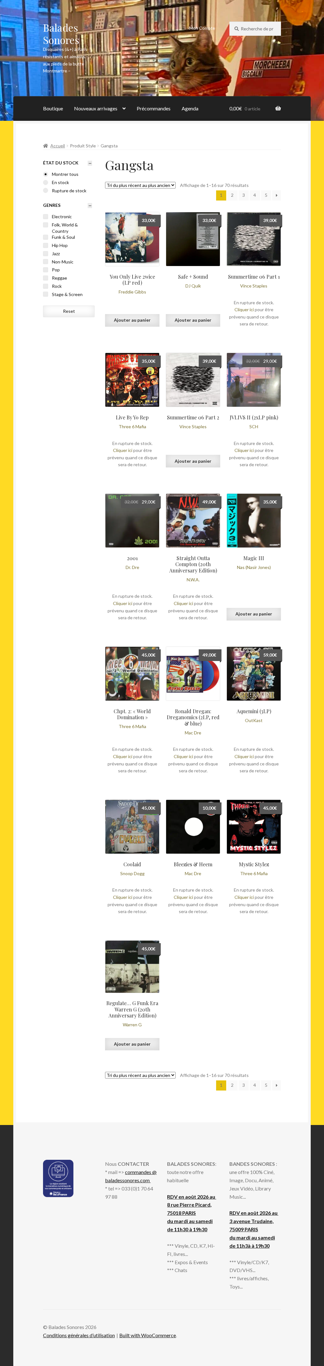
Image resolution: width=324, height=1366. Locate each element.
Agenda (190, 108)
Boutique (53, 108)
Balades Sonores (61, 33)
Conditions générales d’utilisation (79, 1335)
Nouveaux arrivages (95, 108)
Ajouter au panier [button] (132, 320)
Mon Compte (202, 28)
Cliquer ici (244, 309)
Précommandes (154, 108)
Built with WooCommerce (147, 1335)
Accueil (57, 145)
